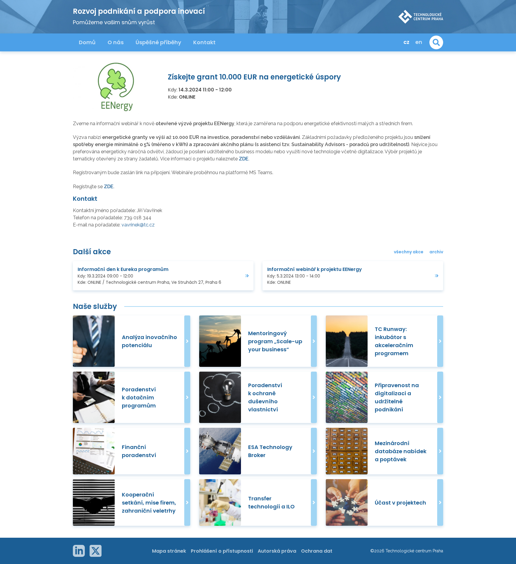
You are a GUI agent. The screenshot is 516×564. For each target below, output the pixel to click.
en (418, 42)
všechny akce (408, 252)
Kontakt (204, 42)
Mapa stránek (169, 551)
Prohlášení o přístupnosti (222, 551)
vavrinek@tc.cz (138, 225)
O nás (116, 42)
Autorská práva (277, 551)
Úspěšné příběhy (158, 42)
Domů (87, 42)
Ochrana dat (316, 551)
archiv (436, 252)
